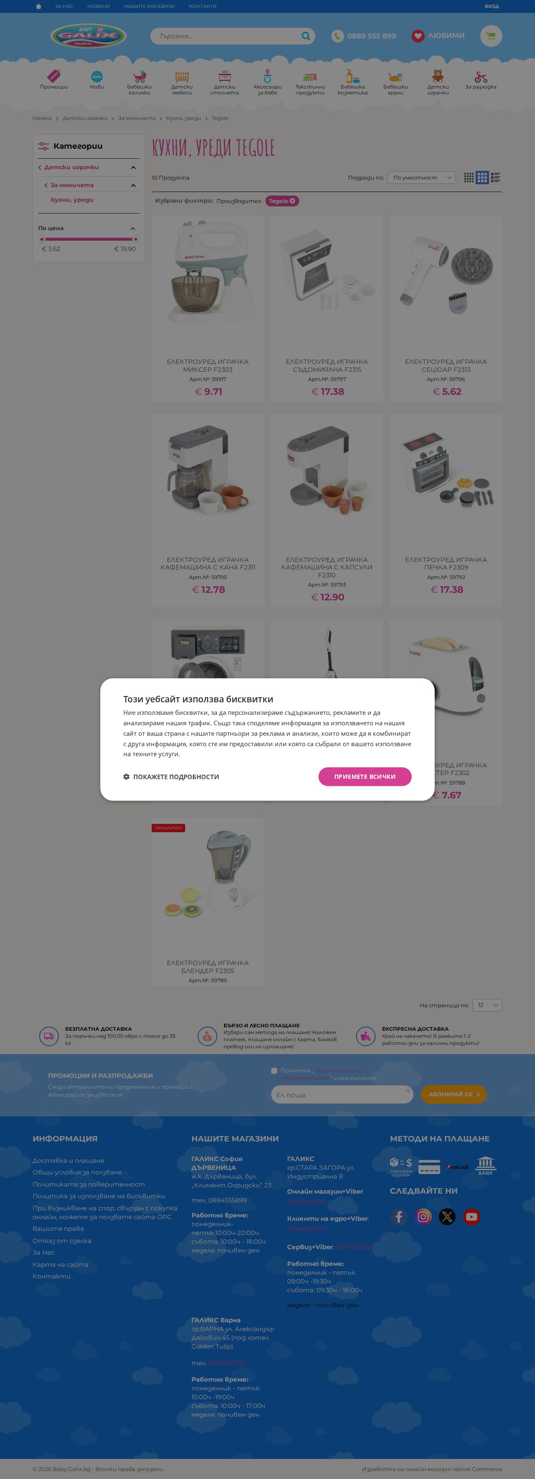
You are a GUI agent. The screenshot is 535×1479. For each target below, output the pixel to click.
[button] (171, 776)
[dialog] (267, 740)
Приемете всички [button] (365, 776)
